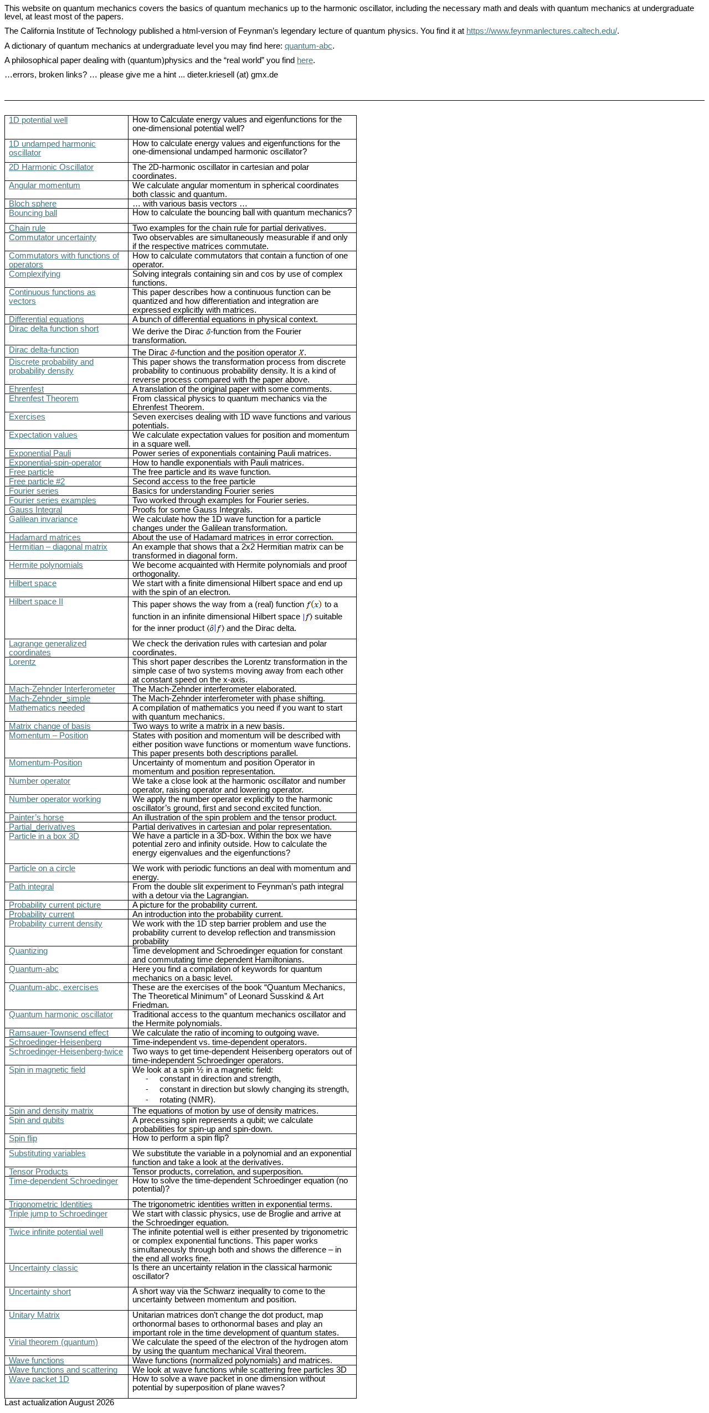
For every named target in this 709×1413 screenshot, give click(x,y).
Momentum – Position (48, 735)
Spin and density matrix (51, 1110)
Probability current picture (55, 904)
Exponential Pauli (40, 453)
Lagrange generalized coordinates (47, 648)
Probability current (41, 914)
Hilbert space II (36, 601)
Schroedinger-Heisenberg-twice (66, 1051)
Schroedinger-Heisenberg (55, 1042)
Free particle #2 (37, 481)
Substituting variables (47, 1153)
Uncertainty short (40, 1291)
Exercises (27, 416)
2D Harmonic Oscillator (51, 167)
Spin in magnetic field (47, 1069)
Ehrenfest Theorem (44, 398)
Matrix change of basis (50, 726)
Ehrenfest (26, 389)
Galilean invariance (43, 519)
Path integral (31, 886)
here (305, 60)
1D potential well (38, 120)
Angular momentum (44, 185)
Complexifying (34, 274)
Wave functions (36, 1360)
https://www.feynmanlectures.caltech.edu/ (541, 31)
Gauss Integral (35, 509)
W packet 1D (39, 1379)
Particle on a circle (42, 868)
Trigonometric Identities (51, 1204)
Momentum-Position (45, 762)
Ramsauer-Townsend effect (59, 1032)
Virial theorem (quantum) (53, 1342)
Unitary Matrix (34, 1315)
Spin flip (23, 1138)
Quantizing (28, 950)
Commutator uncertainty (52, 237)
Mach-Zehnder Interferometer (62, 689)
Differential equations (46, 319)
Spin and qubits (36, 1120)
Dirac (44, 349)
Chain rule (27, 228)
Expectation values (43, 435)
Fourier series (34, 490)
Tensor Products (38, 1171)
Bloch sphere (32, 203)
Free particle (31, 472)
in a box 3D (44, 836)
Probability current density (55, 923)
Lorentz (22, 662)
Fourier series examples (52, 500)
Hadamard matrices (45, 537)
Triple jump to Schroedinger (58, 1213)
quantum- (308, 46)
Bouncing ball (33, 213)
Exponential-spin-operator (55, 462)
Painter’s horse (36, 817)
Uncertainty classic (43, 1268)
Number (55, 799)
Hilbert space (32, 583)
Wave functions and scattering (63, 1369)
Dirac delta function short (54, 328)
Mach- (49, 698)
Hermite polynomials (46, 565)
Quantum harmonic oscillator (61, 1014)
